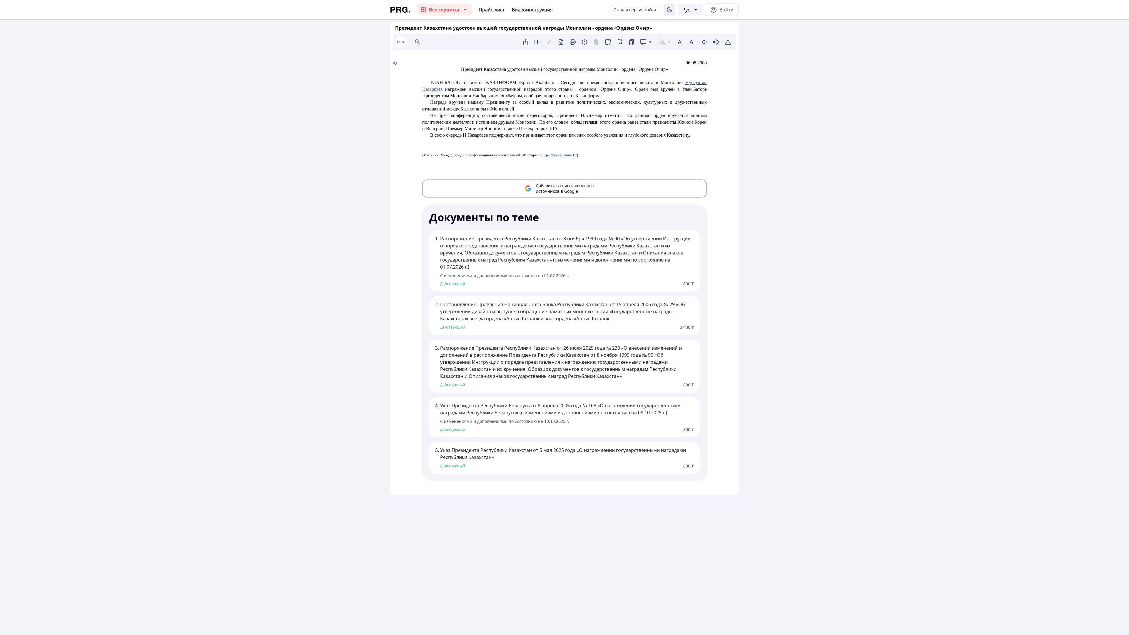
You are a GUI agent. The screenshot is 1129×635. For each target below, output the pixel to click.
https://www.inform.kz (559, 155)
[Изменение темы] (669, 10)
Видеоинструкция (532, 9)
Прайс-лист (492, 9)
